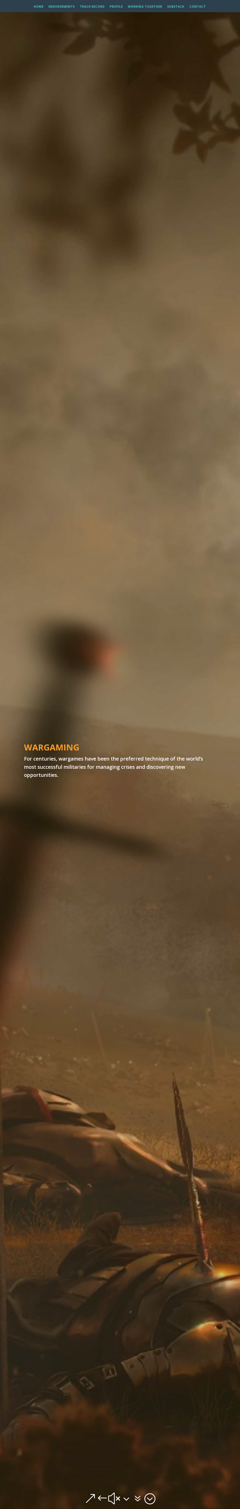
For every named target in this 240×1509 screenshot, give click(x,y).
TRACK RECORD (92, 7)
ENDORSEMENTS (62, 7)
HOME (39, 7)
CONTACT (197, 7)
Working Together (145, 7)
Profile (116, 7)
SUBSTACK (175, 7)
